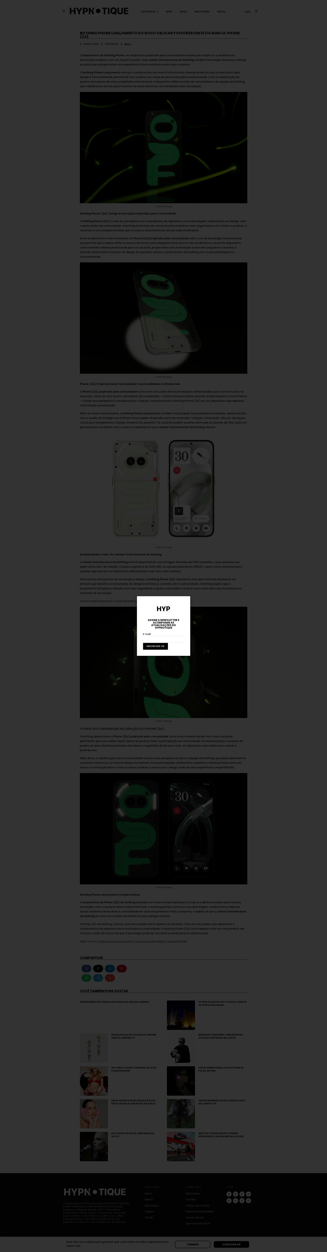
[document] (163, 626)
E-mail (147, 634)
